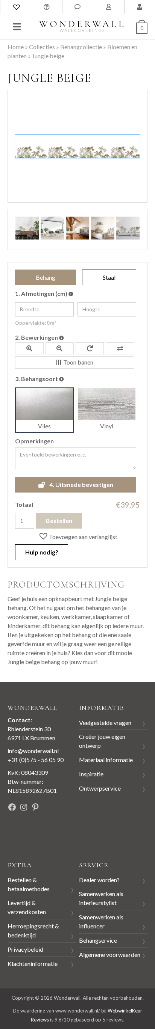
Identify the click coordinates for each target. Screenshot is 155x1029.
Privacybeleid (25, 949)
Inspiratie (91, 773)
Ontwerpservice (100, 788)
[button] (78, 536)
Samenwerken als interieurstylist (101, 898)
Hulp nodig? (41, 552)
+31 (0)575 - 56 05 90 (36, 759)
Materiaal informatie (106, 759)
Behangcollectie (81, 46)
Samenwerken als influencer (101, 921)
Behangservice (98, 940)
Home (16, 46)
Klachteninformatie (33, 963)
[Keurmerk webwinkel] (24, 832)
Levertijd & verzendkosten (27, 907)
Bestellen (59, 520)
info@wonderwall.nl (33, 750)
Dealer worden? (99, 879)
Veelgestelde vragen (105, 722)
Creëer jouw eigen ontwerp (102, 741)
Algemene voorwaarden (109, 954)
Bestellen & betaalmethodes (29, 884)
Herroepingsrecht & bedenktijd (33, 930)
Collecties (42, 46)
